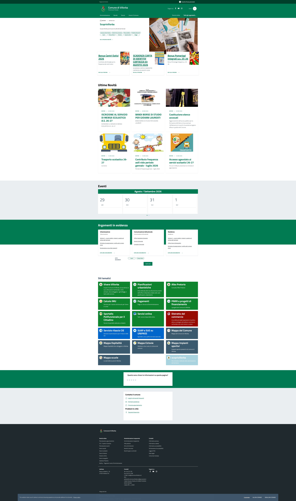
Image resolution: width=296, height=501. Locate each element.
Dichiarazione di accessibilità (156, 448)
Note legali (151, 453)
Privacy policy (76, 497)
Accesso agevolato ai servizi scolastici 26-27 (181, 161)
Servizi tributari (103, 453)
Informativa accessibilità (155, 446)
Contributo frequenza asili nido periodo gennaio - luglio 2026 (146, 162)
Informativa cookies (154, 443)
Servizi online (176, 15)
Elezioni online (103, 456)
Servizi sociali (102, 448)
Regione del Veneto (103, 2)
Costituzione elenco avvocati (179, 116)
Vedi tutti (148, 264)
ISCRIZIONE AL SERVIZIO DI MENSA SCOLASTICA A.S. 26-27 (114, 118)
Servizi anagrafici (103, 458)
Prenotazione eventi (104, 446)
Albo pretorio (127, 443)
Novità (115, 15)
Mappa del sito (102, 491)
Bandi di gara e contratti (130, 451)
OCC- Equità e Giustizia (105, 443)
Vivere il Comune (133, 15)
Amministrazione (105, 15)
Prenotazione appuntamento (106, 441)
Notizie (103, 111)
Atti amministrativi (129, 446)
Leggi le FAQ (152, 451)
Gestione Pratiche (103, 461)
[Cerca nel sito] (195, 8)
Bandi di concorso (128, 448)
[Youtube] (178, 8)
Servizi (123, 15)
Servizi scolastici (103, 451)
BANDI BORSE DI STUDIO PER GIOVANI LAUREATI (148, 116)
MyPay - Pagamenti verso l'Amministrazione (110, 463)
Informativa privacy (154, 441)
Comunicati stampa (154, 456)
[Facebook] (174, 8)
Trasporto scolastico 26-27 (114, 161)
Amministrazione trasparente (131, 441)
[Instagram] (181, 8)
